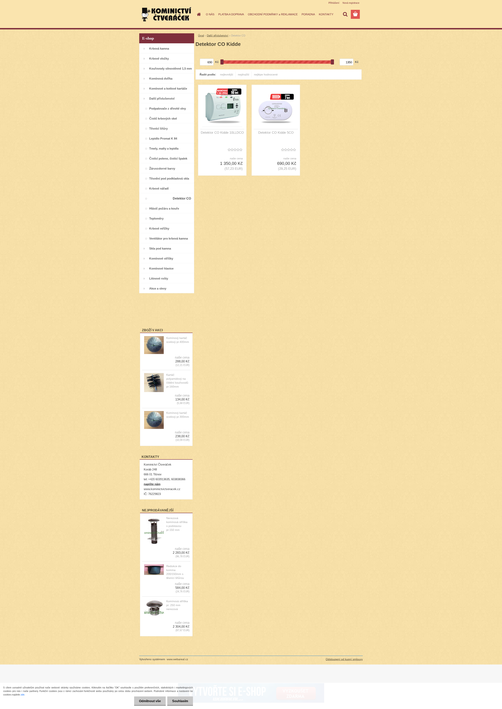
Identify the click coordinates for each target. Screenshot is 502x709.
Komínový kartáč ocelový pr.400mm (177, 339)
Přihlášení (333, 3)
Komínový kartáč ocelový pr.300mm (177, 414)
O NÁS (210, 14)
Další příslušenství (217, 35)
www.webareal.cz (177, 659)
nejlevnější (226, 74)
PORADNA (308, 14)
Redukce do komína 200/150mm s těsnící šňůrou (175, 572)
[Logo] (166, 14)
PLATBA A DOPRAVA (231, 14)
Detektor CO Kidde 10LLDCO (222, 132)
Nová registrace (351, 3)
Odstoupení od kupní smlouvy (344, 659)
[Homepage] (198, 14)
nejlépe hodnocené (266, 74)
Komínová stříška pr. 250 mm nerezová (177, 605)
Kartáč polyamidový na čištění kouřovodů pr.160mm (177, 380)
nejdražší (243, 74)
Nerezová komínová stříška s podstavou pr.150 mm (176, 524)
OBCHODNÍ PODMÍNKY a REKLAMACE (273, 14)
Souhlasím (180, 701)
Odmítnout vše (150, 701)
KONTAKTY (326, 14)
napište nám (152, 484)
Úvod (201, 35)
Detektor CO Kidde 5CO (276, 132)
